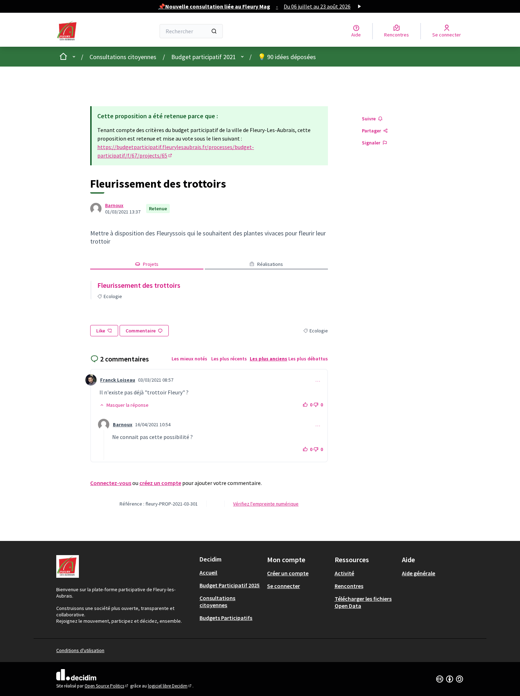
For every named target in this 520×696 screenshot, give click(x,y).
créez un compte (160, 482)
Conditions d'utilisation (80, 650)
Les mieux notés (189, 358)
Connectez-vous (110, 482)
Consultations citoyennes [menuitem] (217, 601)
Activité (344, 573)
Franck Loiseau (117, 380)
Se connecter (283, 585)
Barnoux (114, 205)
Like (100, 330)
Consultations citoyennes (122, 57)
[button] (124, 405)
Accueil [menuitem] (208, 572)
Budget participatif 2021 (203, 57)
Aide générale (418, 573)
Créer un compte (287, 573)
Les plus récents (229, 358)
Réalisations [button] (270, 264)
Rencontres (349, 585)
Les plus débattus (308, 358)
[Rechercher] (214, 31)
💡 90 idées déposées (287, 57)
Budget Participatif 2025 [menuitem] (230, 585)
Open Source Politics (107, 686)
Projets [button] (150, 264)
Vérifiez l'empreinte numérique (266, 504)
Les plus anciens (268, 358)
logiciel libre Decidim (170, 686)
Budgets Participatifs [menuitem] (226, 617)
